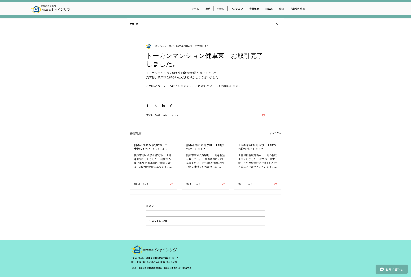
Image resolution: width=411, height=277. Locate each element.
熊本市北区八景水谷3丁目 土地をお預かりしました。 (152, 147)
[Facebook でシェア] (147, 105)
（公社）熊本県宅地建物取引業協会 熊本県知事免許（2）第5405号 (161, 268)
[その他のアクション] (263, 46)
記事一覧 (134, 24)
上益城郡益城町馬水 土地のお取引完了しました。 (257, 147)
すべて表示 (275, 133)
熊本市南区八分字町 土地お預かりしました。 (205, 147)
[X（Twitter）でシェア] (155, 105)
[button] (276, 24)
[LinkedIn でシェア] (163, 105)
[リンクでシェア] (171, 105)
